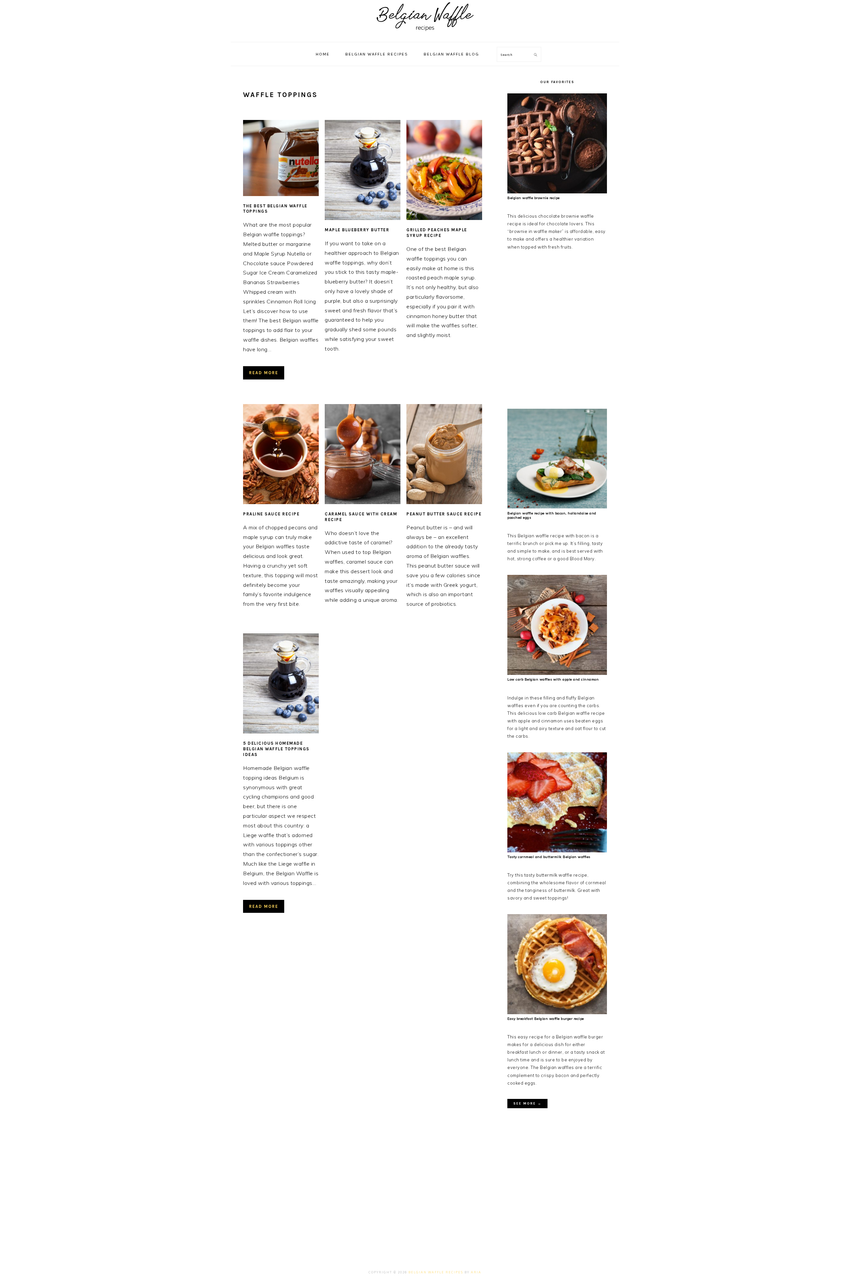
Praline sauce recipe (271, 513)
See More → (527, 1104)
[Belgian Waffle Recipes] (425, 35)
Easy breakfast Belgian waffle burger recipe (545, 1018)
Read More (263, 372)
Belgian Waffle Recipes (435, 1272)
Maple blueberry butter (357, 229)
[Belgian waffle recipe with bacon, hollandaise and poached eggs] (557, 506)
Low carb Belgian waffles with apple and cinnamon (553, 679)
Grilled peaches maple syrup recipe (436, 232)
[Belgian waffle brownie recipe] (557, 191)
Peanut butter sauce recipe (443, 513)
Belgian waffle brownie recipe (533, 198)
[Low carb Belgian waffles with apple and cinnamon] (557, 673)
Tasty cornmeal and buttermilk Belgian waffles (548, 857)
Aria (476, 1272)
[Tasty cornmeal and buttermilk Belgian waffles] (557, 850)
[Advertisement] (557, 328)
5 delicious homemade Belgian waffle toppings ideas (276, 749)
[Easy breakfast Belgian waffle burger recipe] (557, 1012)
